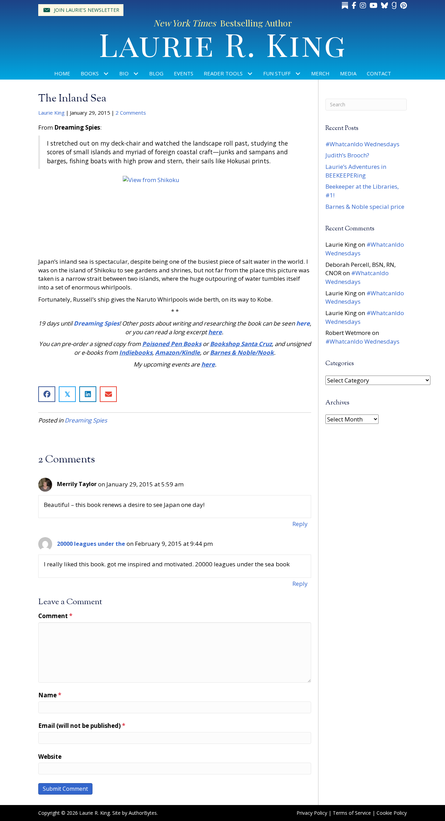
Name (49, 695)
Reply (300, 524)
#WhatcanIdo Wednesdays (362, 144)
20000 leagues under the (91, 544)
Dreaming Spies (86, 420)
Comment (55, 616)
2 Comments (130, 112)
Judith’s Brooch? (347, 155)
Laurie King (51, 112)
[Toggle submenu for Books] (106, 73)
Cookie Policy (392, 813)
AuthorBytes (143, 813)
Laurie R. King (223, 43)
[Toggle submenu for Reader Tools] (250, 73)
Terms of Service (352, 813)
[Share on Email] (108, 394)
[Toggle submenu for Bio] (136, 73)
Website (50, 757)
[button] (80, 10)
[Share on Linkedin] (87, 394)
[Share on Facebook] (46, 394)
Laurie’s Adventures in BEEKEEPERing (355, 171)
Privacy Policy (312, 813)
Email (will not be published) (81, 726)
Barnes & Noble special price (364, 207)
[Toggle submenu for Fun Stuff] (298, 73)
